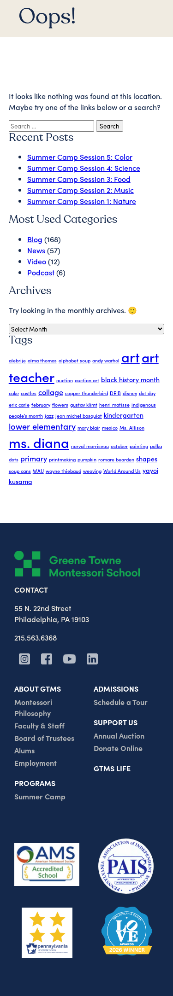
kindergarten (123, 414)
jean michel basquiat (78, 415)
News (36, 250)
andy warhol (105, 360)
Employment (35, 762)
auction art (87, 380)
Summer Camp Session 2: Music (80, 190)
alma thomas (42, 360)
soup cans (20, 470)
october (119, 446)
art (130, 356)
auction (64, 380)
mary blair (89, 427)
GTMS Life (112, 768)
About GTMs (37, 688)
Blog (34, 239)
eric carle (19, 404)
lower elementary (42, 426)
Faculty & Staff (39, 725)
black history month (130, 379)
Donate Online (118, 748)
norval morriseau (90, 446)
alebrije (17, 360)
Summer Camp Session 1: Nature (81, 201)
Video (36, 261)
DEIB (115, 393)
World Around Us (122, 470)
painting (139, 446)
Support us (115, 722)
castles (28, 393)
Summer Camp (40, 796)
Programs (34, 783)
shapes (146, 458)
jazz (49, 415)
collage (50, 391)
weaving (92, 470)
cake (14, 393)
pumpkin (87, 459)
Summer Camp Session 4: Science (83, 168)
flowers (60, 404)
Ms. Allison (131, 427)
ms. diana (39, 442)
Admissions (116, 688)
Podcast (40, 272)
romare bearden (116, 459)
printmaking (62, 459)
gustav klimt (83, 404)
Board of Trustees (44, 738)
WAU (38, 470)
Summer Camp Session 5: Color (79, 156)
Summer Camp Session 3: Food (79, 179)
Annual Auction (119, 735)
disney (130, 393)
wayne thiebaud (63, 470)
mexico (110, 427)
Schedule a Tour (121, 702)
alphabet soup (74, 360)
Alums (24, 750)
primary (33, 458)
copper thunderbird (86, 393)
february (40, 404)
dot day (147, 393)
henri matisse (114, 404)
